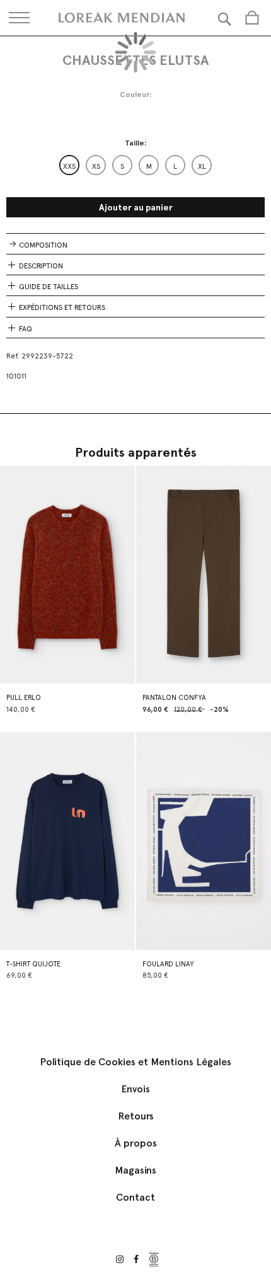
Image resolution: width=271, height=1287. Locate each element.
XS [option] (96, 166)
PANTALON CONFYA (174, 698)
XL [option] (202, 166)
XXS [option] (69, 166)
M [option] (149, 166)
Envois (135, 1089)
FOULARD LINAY (167, 964)
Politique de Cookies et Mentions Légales (135, 1062)
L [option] (175, 166)
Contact (135, 1197)
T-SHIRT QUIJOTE (33, 964)
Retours (136, 1116)
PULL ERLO (23, 698)
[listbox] (135, 165)
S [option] (122, 166)
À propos (136, 1143)
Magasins (135, 1170)
